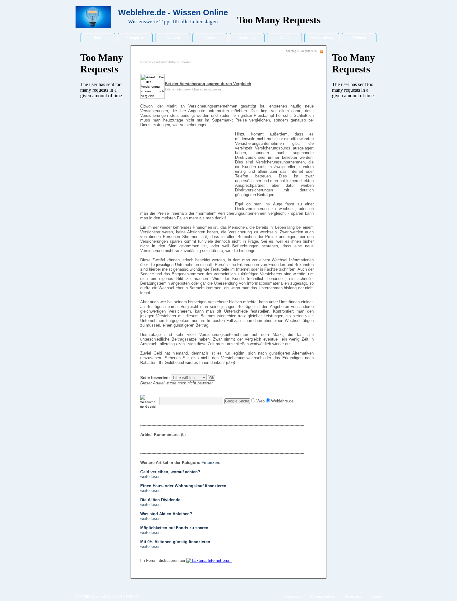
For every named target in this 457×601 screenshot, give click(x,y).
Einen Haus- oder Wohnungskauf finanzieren (183, 486)
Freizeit (210, 37)
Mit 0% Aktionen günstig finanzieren (175, 541)
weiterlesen (150, 476)
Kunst (284, 37)
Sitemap (376, 596)
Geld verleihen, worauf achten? (170, 472)
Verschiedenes (322, 37)
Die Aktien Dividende (160, 500)
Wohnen (359, 37)
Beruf (98, 37)
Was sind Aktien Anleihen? (166, 514)
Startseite (173, 62)
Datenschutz (353, 596)
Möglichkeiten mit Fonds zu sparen (174, 527)
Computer (135, 37)
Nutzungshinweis (323, 596)
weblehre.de (128, 596)
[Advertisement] (186, 171)
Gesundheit (247, 37)
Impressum (293, 596)
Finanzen (172, 37)
